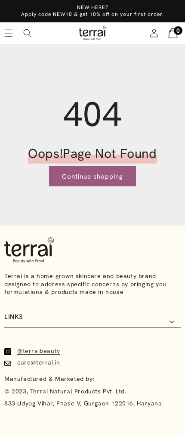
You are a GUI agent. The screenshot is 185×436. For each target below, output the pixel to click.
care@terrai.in (38, 362)
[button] (27, 33)
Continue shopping (92, 176)
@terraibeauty (38, 351)
